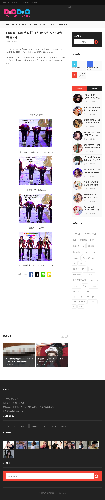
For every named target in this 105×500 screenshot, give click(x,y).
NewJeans (77, 274)
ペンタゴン (90, 296)
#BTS (14, 24)
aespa (91, 245)
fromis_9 (94, 280)
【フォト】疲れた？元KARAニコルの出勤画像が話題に (92, 98)
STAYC (93, 252)
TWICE (77, 233)
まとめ (42, 24)
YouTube (32, 24)
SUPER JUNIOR (79, 301)
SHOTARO (92, 301)
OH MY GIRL (77, 292)
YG (74, 306)
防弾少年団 (90, 233)
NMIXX (82, 263)
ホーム (7, 24)
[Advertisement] (70, 13)
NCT (92, 240)
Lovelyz (76, 286)
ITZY (91, 269)
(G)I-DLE (76, 258)
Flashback (61, 24)
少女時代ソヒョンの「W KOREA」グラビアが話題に (92, 123)
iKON (80, 306)
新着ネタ (94, 88)
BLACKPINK (79, 269)
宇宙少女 (93, 286)
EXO (74, 263)
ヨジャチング (78, 296)
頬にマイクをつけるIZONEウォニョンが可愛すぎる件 (92, 135)
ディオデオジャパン (10, 3)
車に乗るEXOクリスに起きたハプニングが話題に (64, 360)
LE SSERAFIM (80, 280)
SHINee (88, 292)
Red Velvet (89, 258)
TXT (86, 252)
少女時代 (83, 240)
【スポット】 (89, 274)
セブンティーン (78, 246)
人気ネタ (79, 88)
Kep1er (77, 252)
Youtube (34, 426)
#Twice (22, 24)
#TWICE (24, 426)
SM (84, 286)
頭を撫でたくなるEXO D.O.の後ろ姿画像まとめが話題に (31, 360)
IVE (75, 239)
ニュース (50, 24)
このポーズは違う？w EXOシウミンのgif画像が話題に (92, 185)
